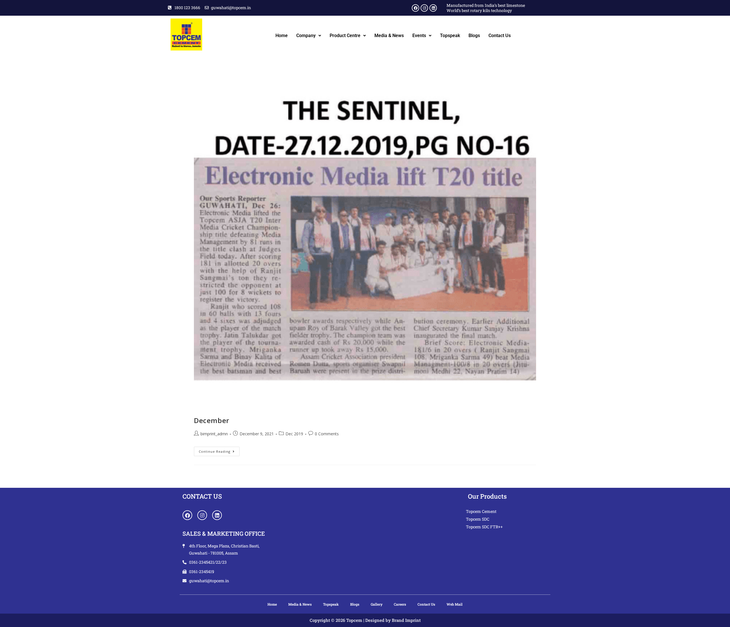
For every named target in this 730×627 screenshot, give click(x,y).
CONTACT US (202, 496)
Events (419, 35)
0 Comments (327, 433)
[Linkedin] (433, 8)
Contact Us (499, 35)
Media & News (389, 35)
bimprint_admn (214, 433)
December (211, 420)
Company (306, 35)
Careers (400, 604)
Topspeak (450, 35)
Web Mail (455, 604)
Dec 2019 (294, 433)
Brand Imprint (406, 620)
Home (281, 35)
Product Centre (345, 35)
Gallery (376, 604)
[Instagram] (424, 8)
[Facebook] (415, 8)
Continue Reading (219, 450)
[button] (308, 35)
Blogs (474, 35)
